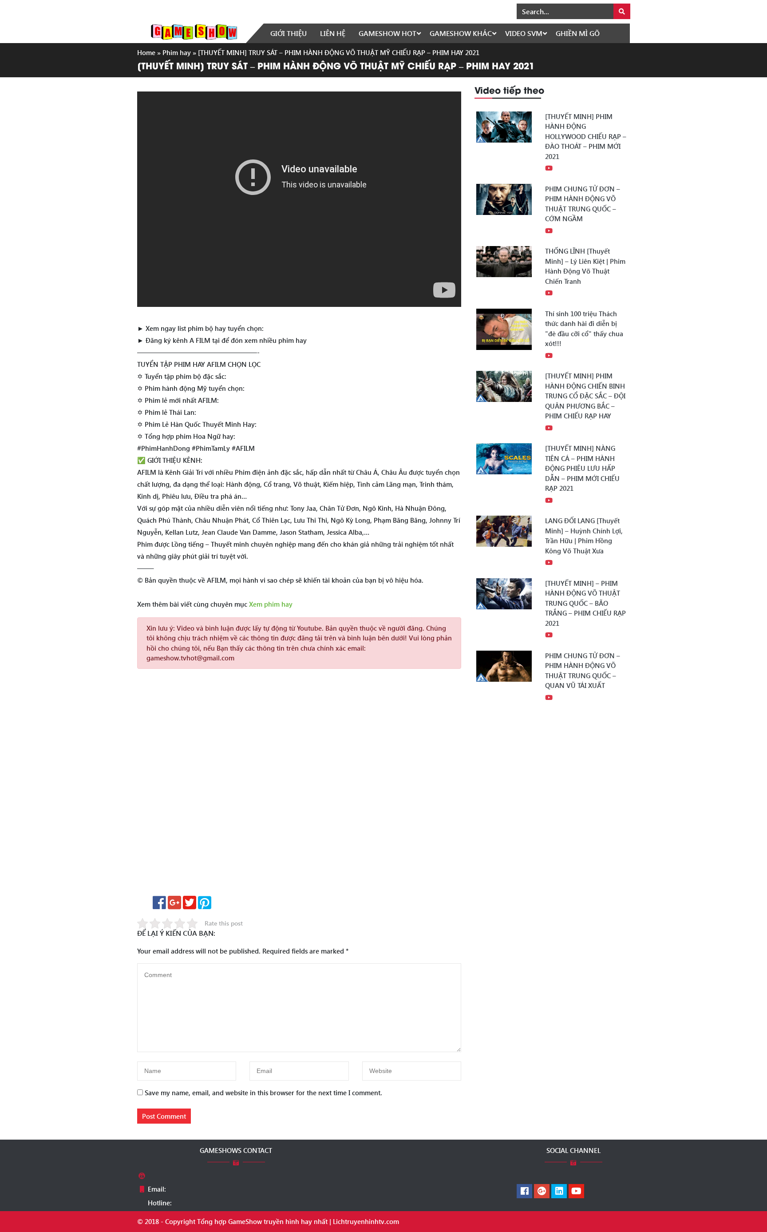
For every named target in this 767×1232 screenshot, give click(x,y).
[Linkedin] (559, 1191)
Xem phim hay (271, 604)
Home (146, 52)
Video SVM (523, 33)
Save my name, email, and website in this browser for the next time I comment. (263, 1092)
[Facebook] (524, 1191)
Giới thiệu (288, 33)
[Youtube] (576, 1191)
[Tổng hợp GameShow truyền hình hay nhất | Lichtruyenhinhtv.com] (194, 31)
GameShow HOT (387, 33)
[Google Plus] (542, 1191)
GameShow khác (461, 33)
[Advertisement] (299, 785)
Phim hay (176, 52)
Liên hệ (332, 33)
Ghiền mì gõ (578, 33)
